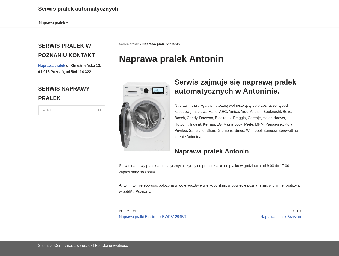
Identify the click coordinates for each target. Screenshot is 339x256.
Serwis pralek (129, 44)
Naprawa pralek (51, 66)
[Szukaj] (100, 110)
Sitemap (45, 245)
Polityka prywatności (112, 245)
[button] (67, 23)
